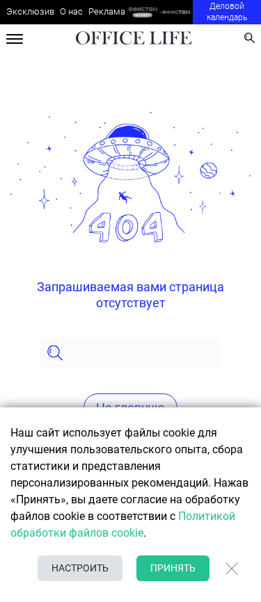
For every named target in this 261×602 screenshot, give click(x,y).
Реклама (106, 11)
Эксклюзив (30, 11)
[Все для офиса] (176, 12)
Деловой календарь (227, 11)
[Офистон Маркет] (142, 12)
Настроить (80, 567)
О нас (71, 11)
